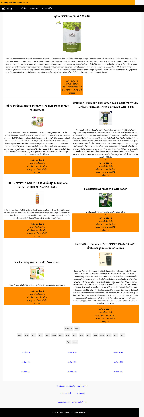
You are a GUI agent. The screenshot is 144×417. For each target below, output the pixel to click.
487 (47, 335)
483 (19, 335)
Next (77, 328)
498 (122, 335)
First (68, 342)
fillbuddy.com (64, 412)
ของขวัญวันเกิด (7, 2)
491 (74, 335)
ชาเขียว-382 (118, 362)
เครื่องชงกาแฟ (65, 393)
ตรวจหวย (64, 402)
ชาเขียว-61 (26, 352)
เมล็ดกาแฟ (34, 8)
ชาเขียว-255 (118, 352)
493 (88, 335)
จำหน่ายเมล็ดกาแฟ (64, 386)
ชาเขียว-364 (72, 362)
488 (54, 335)
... (16, 8)
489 (61, 335)
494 (95, 335)
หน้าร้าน (24, 8)
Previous (68, 328)
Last (75, 342)
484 (26, 335)
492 (81, 335)
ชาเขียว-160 (72, 352)
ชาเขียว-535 (118, 372)
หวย (59, 402)
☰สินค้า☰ (7, 8)
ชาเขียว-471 (25, 372)
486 (40, 335)
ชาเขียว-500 (72, 372)
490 (67, 335)
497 (115, 335)
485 (33, 335)
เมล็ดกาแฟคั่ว (47, 8)
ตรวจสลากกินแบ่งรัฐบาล (77, 402)
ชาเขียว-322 (25, 362)
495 (102, 335)
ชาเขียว (84, 386)
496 (108, 335)
